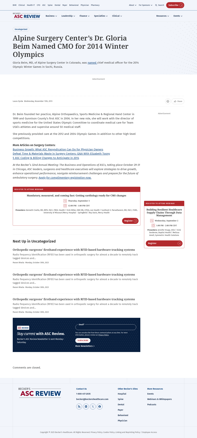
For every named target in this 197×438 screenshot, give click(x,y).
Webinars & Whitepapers (159, 399)
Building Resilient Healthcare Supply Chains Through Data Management (164, 212)
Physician (85, 5)
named (92, 62)
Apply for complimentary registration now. (65, 177)
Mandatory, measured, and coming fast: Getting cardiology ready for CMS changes (76, 195)
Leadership (67, 16)
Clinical (21, 5)
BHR (14, 5)
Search (161, 5)
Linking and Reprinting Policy (127, 432)
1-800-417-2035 (83, 394)
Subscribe (173, 5)
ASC (44, 5)
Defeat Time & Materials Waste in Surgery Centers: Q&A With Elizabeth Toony (61, 153)
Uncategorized (21, 29)
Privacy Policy (103, 335)
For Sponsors (144, 5)
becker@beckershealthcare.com (92, 399)
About (131, 5)
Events (177, 16)
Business (50, 16)
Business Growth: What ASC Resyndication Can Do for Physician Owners (58, 149)
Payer (64, 5)
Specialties (99, 16)
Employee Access (149, 432)
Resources (161, 16)
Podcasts (151, 404)
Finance (83, 16)
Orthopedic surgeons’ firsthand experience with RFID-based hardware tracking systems (74, 250)
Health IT (31, 5)
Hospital (122, 394)
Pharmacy (95, 5)
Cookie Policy (108, 432)
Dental (57, 5)
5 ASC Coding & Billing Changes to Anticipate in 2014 (46, 158)
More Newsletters (84, 346)
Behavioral (74, 5)
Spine (50, 5)
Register (128, 220)
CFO (38, 5)
